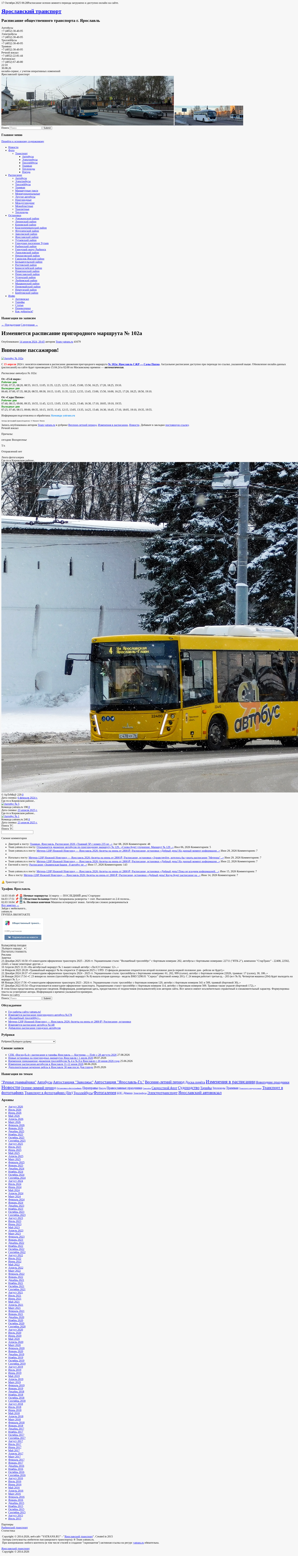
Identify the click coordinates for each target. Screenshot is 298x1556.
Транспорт (21, 153)
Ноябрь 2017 (15, 1431)
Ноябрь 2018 (15, 1394)
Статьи (19, 305)
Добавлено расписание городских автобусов (34, 1027)
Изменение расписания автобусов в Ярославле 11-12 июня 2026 (45, 1064)
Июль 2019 (14, 1369)
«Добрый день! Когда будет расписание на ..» (174, 875)
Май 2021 (14, 1301)
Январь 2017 (15, 1462)
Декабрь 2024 (16, 1168)
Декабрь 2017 (16, 1428)
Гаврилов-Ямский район (29, 258)
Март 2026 (14, 1122)
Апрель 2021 (15, 1304)
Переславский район (27, 274)
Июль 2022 (14, 1258)
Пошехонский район (27, 271)
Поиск (5, 127)
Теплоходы (28, 168)
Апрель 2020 (15, 1342)
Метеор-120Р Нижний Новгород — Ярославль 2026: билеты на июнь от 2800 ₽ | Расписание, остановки (98, 850)
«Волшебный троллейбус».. (24, 1018)
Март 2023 (14, 1233)
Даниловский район (27, 252)
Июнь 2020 (14, 1335)
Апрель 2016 (15, 1490)
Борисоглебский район (28, 268)
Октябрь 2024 (16, 1174)
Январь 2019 (15, 1388)
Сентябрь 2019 (17, 1363)
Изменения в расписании (113, 425)
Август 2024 (15, 1180)
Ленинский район (25, 221)
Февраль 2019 (16, 1385)
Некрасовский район (27, 255)
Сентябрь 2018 (17, 1400)
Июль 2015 (14, 1518)
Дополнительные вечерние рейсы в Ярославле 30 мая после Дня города (50, 1067)
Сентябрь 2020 (17, 1326)
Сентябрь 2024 (17, 1177)
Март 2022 (14, 1270)
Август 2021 (15, 1292)
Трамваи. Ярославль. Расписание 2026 (53, 844)
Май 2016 (14, 1487)
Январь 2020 (15, 1351)
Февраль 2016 (16, 1496)
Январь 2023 (15, 1239)
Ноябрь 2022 (15, 1246)
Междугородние (24, 203)
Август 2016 (15, 1478)
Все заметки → (10, 905)
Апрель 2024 (15, 1193)
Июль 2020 (14, 1332)
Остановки (14, 215)
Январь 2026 (15, 1128)
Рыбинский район (26, 246)
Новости (13, 147)
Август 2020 (15, 1329)
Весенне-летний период (82, 425)
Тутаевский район (26, 240)
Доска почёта (195, 1082)
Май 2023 (14, 1227)
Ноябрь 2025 (15, 1134)
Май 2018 (14, 1413)
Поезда (26, 172)
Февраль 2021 (16, 1311)
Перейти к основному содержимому (22, 141)
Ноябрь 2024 (15, 1171)
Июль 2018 (14, 1407)
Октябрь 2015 (16, 1509)
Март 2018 (14, 1419)
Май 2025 (14, 1153)
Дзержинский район (27, 218)
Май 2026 (14, 1115)
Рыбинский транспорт (14, 1527)
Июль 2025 (14, 1146)
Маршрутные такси (26, 190)
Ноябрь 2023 (15, 1208)
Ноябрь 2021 (15, 1283)
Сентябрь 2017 (17, 1438)
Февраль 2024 (16, 1199)
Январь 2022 (15, 1277)
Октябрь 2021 (16, 1286)
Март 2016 (14, 1493)
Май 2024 (14, 1190)
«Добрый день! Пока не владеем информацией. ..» (189, 871)
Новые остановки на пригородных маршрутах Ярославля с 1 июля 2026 (50, 1057)
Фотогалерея (104, 1092)
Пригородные (23, 199)
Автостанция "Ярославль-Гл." (119, 1082)
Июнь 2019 (14, 1373)
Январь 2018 (15, 1425)
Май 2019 (14, 1376)
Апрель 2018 (15, 1416)
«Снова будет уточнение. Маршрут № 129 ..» (147, 847)
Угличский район (25, 277)
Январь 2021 (15, 1314)
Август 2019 (15, 1366)
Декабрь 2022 (16, 1242)
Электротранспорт (162, 1093)
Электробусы (30, 159)
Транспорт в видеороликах (250, 1088)
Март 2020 (14, 1345)
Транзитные (22, 209)
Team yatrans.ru (64, 341)
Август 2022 (15, 1255)
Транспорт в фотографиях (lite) (48, 1093)
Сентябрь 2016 (17, 1475)
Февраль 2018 (16, 1422)
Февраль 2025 (16, 1162)
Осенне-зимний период (38, 1088)
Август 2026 (15, 1106)
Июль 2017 (14, 1444)
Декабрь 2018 (16, 1391)
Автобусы (28, 156)
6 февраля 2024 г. (28, 797)
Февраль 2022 (16, 1273)
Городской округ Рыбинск (30, 249)
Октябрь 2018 (16, 1397)
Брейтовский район (26, 292)
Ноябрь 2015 (15, 1506)
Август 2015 (15, 1515)
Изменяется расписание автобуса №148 (31, 1024)
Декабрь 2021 (16, 1280)
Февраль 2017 (16, 1459)
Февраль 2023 (16, 1236)
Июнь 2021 (14, 1298)
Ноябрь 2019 (15, 1357)
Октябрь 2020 (16, 1323)
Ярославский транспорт (31, 11)
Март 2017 (14, 1456)
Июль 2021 (14, 1295)
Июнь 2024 (14, 1187)
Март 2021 (14, 1307)
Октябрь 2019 (16, 1360)
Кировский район (25, 224)
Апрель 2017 (15, 1453)
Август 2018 (15, 1403)
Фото (11, 150)
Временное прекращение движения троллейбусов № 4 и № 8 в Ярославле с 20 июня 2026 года (64, 1061)
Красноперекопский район (31, 227)
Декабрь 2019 (16, 1354)
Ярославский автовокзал (200, 1092)
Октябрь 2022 (16, 1249)
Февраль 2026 (16, 1125)
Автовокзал (22, 299)
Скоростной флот (164, 1088)
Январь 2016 (15, 1500)
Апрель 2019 (15, 1379)
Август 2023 (15, 1218)
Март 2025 (14, 1159)
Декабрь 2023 (16, 1205)
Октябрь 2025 (16, 1137)
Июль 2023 (14, 1221)
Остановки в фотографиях (69, 1088)
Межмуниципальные (27, 193)
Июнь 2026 (14, 1112)
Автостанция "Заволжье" (73, 1082)
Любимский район (26, 280)
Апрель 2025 (15, 1156)
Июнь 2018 (14, 1410)
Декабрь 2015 (16, 1503)
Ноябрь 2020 (15, 1320)
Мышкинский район (27, 283)
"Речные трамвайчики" (18, 1082)
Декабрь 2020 (16, 1317)
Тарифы (20, 302)
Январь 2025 (15, 1165)
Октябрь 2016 (16, 1472)
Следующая (29, 324)
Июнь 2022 (14, 1261)
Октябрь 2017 (16, 1434)
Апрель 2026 (15, 1119)
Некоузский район (26, 289)
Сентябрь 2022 (17, 1252)
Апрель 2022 (15, 1267)
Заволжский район (26, 233)
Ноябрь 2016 (15, 1469)
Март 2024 (14, 1196)
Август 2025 (15, 1143)
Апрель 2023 (15, 1230)
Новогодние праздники (272, 1082)
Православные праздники (124, 1088)
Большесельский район (28, 261)
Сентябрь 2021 (17, 1289)
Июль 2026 (14, 1109)
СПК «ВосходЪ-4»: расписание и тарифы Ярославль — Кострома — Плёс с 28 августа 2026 (62, 1054)
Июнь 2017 (14, 1447)
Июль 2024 (14, 1184)
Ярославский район (26, 237)
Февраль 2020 (16, 1348)
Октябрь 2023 (16, 1211)
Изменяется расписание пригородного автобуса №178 (40, 1014)
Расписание (15, 175)
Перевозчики (23, 308)
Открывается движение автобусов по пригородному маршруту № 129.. (79, 847)
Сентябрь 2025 (17, 1140)
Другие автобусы (25, 196)
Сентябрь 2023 (17, 1215)
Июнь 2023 (14, 1224)
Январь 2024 (15, 1202)
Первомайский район (28, 286)
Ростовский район (26, 264)
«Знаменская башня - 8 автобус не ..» (65, 864)
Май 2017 (14, 1450)
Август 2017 (15, 1441)
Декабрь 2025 (16, 1131)
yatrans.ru (138, 1542)
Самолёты (147, 1088)
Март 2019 (14, 1382)
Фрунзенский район (27, 230)
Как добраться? (24, 311)
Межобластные (24, 206)
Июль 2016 (14, 1481)
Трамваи (27, 165)
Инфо (11, 295)
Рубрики (6, 1041)
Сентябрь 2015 (17, 1512)
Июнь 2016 (14, 1484)
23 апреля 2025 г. (27, 810)
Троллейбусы (30, 162)
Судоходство (189, 1088)
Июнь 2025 (14, 1150)
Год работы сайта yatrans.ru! (24, 1011)
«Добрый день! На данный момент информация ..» (190, 850)
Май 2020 (14, 1338)
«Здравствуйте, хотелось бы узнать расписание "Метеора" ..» (188, 857)
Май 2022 (14, 1264)
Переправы (90, 1088)
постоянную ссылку (177, 425)
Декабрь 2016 (16, 1465)
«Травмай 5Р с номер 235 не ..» (94, 844)
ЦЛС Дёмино (125, 1093)
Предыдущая (10, 324)
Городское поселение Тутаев (32, 243)
